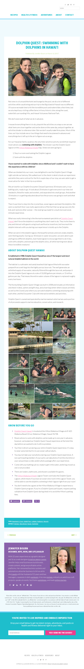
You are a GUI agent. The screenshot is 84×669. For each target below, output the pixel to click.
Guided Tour (27, 521)
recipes (50, 577)
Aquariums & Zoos (17, 521)
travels (14, 574)
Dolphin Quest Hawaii (23, 431)
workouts (34, 577)
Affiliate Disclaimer (57, 664)
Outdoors (40, 521)
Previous (12, 535)
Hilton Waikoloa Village (28, 147)
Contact (65, 664)
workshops (42, 580)
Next (73, 535)
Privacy (49, 664)
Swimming (35, 524)
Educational (23, 524)
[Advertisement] (42, 28)
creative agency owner (37, 559)
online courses (60, 580)
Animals (16, 524)
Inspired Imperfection (20, 7)
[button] (20, 315)
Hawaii (29, 524)
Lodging (34, 521)
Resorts (46, 521)
